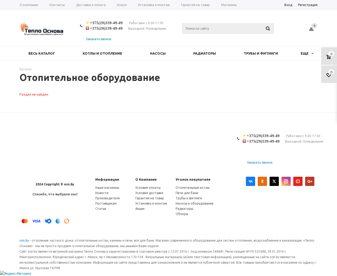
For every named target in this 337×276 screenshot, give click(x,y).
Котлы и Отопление (102, 53)
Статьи (100, 208)
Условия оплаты (148, 187)
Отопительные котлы (193, 187)
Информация (107, 179)
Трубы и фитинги (261, 53)
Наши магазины (107, 187)
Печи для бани (187, 193)
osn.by (24, 240)
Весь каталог (41, 53)
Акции (140, 208)
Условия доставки (149, 193)
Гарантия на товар (149, 198)
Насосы (158, 53)
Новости (101, 193)
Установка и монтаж (151, 203)
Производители (107, 198)
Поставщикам (106, 203)
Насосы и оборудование (195, 203)
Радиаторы (204, 53)
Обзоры (182, 214)
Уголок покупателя (193, 179)
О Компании (146, 179)
